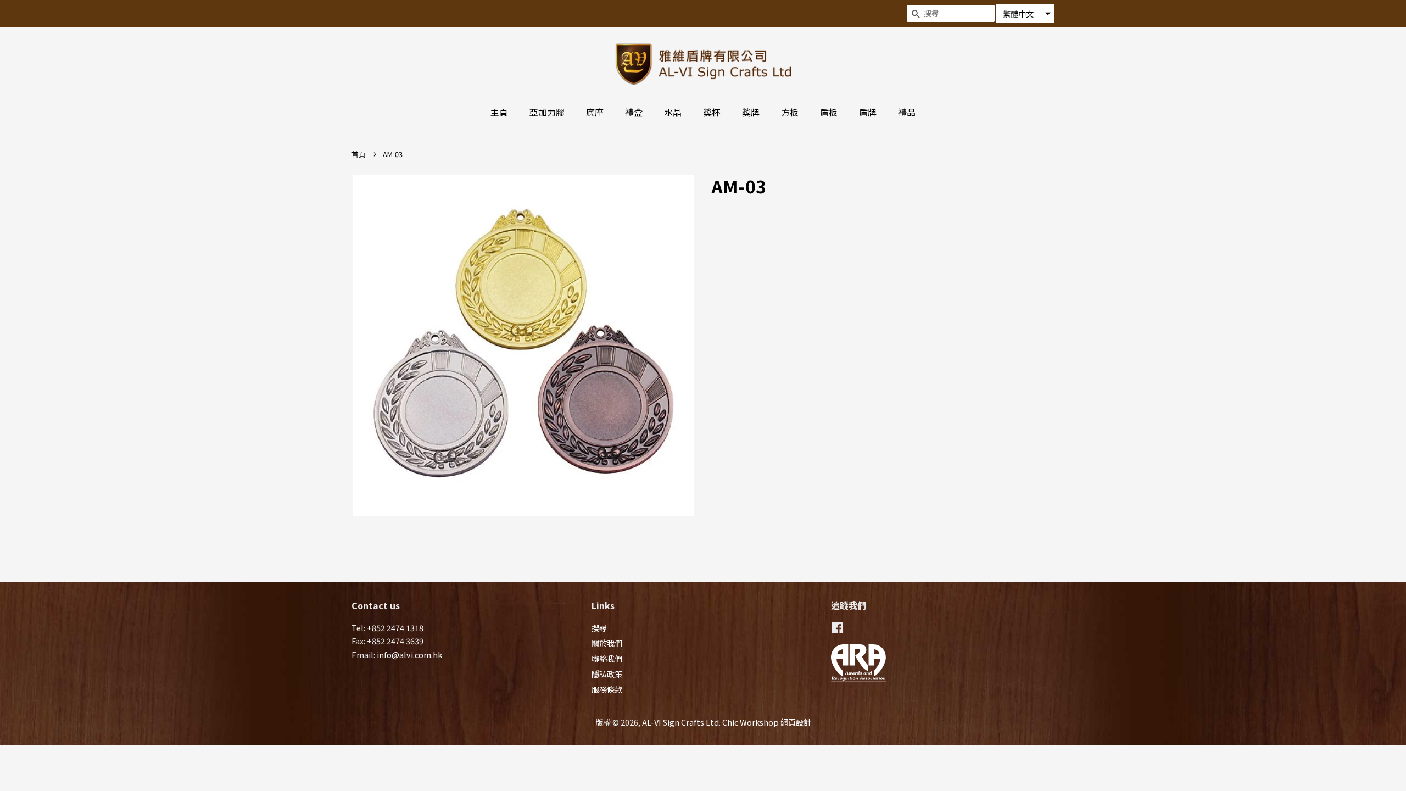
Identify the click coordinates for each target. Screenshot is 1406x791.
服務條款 (607, 689)
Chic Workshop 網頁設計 (766, 722)
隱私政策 (607, 673)
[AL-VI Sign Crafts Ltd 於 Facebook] (837, 629)
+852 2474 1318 (395, 627)
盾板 (829, 112)
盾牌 (868, 112)
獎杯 (712, 112)
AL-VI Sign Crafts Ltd (680, 722)
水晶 (673, 112)
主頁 (499, 112)
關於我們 (607, 643)
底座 (595, 112)
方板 (790, 112)
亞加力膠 (547, 112)
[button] (1025, 13)
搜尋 (599, 627)
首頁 (359, 154)
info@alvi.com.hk (409, 654)
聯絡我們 (607, 658)
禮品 (907, 112)
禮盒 (634, 112)
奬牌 (751, 112)
